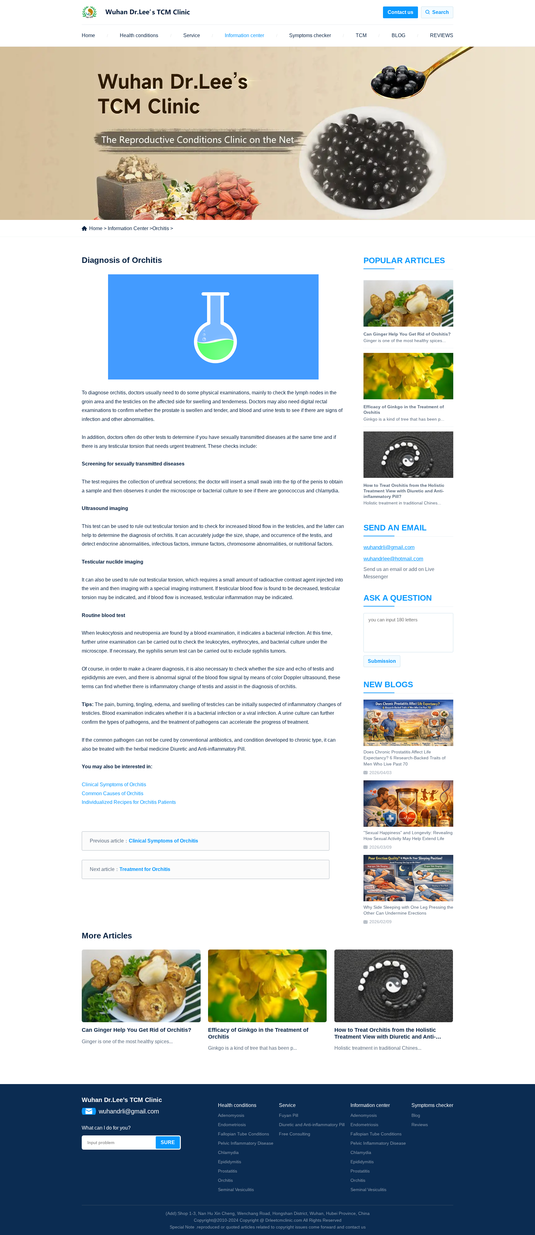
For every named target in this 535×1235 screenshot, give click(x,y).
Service (191, 35)
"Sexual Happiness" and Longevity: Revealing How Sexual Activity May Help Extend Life (408, 835)
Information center (244, 35)
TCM (361, 35)
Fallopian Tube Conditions (243, 1133)
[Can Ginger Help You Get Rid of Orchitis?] (141, 986)
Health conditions (139, 35)
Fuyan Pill (288, 1115)
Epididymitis (229, 1161)
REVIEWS (441, 35)
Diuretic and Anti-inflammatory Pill (312, 1124)
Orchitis (160, 228)
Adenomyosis (231, 1115)
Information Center (128, 228)
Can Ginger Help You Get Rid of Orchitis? (136, 1030)
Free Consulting (294, 1133)
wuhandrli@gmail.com (389, 547)
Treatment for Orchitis (145, 869)
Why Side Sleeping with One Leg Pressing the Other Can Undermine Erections (408, 910)
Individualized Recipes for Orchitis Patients (129, 802)
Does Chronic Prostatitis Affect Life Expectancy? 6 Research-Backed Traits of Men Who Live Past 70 (404, 757)
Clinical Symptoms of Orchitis (114, 784)
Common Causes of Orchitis (112, 793)
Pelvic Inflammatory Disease (245, 1143)
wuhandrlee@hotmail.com (393, 559)
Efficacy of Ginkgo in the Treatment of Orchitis (258, 1033)
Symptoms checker (310, 35)
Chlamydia (228, 1152)
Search (440, 12)
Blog (415, 1115)
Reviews (419, 1124)
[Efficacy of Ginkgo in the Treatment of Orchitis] (267, 986)
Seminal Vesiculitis (236, 1189)
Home (88, 35)
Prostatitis (227, 1171)
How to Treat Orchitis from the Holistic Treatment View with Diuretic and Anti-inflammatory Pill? (385, 1033)
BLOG (398, 35)
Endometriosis (232, 1124)
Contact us (400, 12)
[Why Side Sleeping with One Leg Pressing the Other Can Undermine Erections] (408, 878)
